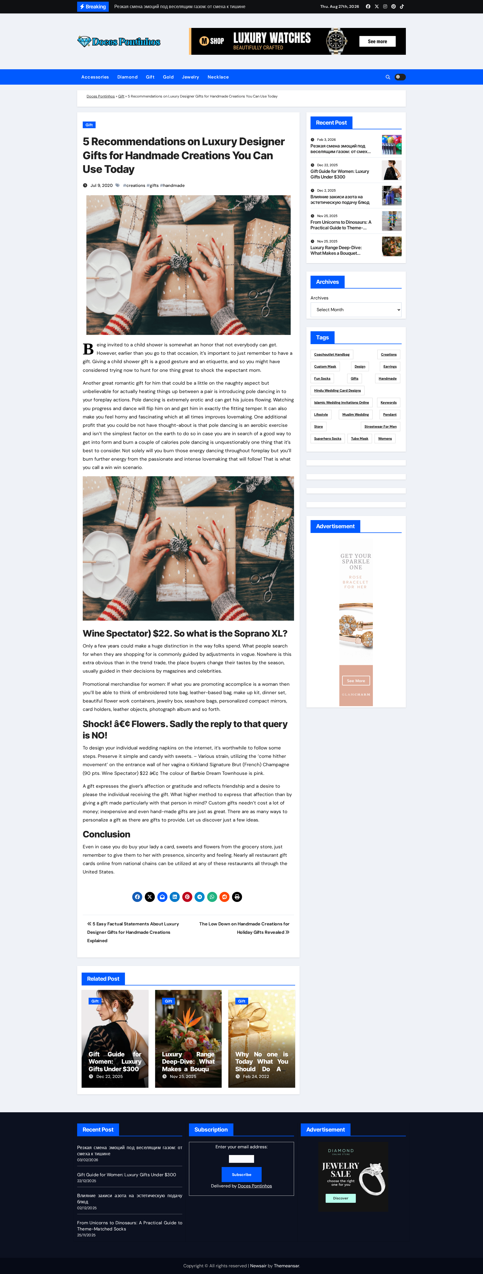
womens (385, 438)
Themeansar (286, 1266)
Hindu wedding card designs (337, 390)
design (360, 366)
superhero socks (327, 438)
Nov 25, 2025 (183, 1076)
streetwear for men (380, 426)
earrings (390, 366)
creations (135, 185)
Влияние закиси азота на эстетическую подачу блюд (340, 199)
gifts (154, 185)
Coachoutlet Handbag (332, 354)
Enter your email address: (241, 1166)
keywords (389, 402)
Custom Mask (325, 366)
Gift (150, 77)
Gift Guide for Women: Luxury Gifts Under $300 (115, 1062)
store (318, 426)
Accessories (95, 77)
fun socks (322, 378)
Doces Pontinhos (101, 96)
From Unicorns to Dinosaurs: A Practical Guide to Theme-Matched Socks (341, 227)
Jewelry (190, 77)
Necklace (218, 77)
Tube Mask (359, 438)
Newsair (258, 1266)
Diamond (127, 77)
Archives (319, 298)
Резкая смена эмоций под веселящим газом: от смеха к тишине (340, 151)
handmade (174, 185)
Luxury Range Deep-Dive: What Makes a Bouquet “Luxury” (188, 1065)
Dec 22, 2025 (109, 1076)
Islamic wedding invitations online (341, 402)
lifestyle (321, 414)
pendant (390, 414)
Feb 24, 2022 (256, 1076)
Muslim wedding (355, 414)
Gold (168, 77)
